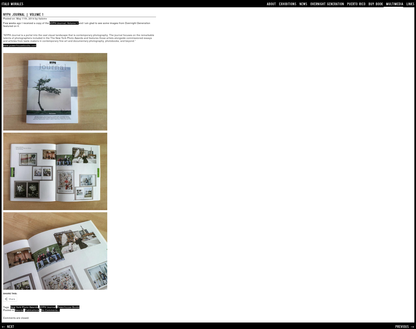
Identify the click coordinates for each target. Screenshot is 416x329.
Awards (19, 310)
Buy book (376, 4)
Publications (32, 310)
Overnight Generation (327, 4)
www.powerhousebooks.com (19, 45)
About (271, 4)
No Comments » (50, 310)
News (303, 4)
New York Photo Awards (24, 307)
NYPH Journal (47, 307)
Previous (402, 326)
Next (10, 326)
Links (410, 4)
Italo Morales (12, 4)
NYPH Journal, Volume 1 (64, 23)
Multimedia (394, 4)
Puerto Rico (356, 4)
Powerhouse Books (68, 307)
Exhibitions (287, 4)
